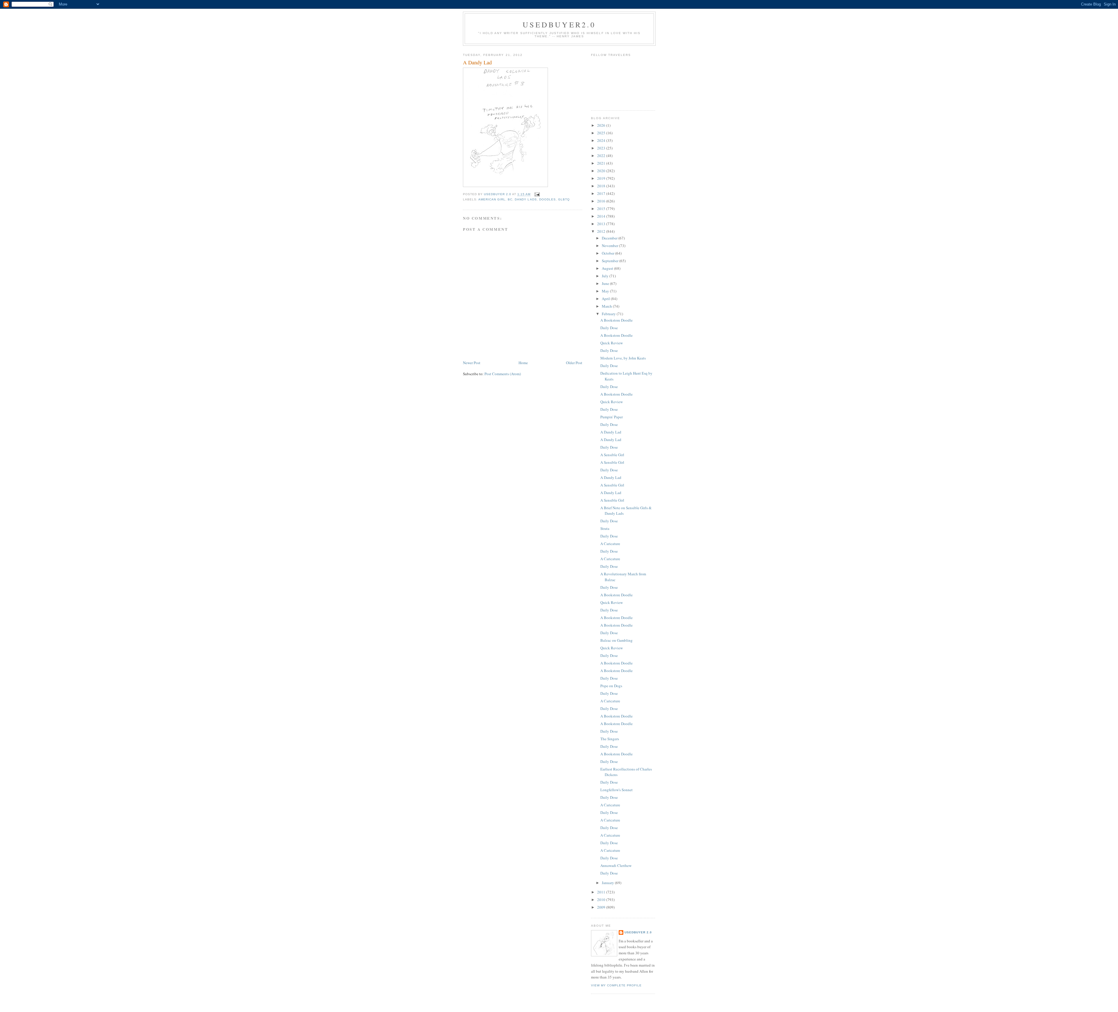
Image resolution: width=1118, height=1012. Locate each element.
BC (510, 199)
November (610, 245)
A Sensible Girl (612, 454)
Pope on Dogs (611, 685)
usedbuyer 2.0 (638, 932)
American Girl (491, 199)
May (606, 291)
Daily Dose (609, 327)
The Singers (609, 738)
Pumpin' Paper (611, 416)
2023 (601, 148)
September (610, 260)
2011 (601, 892)
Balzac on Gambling (616, 640)
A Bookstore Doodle (616, 320)
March (607, 306)
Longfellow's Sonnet (616, 789)
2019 (601, 178)
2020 (601, 170)
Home (523, 362)
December (610, 238)
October (608, 253)
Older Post (574, 362)
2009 (601, 907)
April (606, 298)
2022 (601, 155)
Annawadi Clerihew (615, 865)
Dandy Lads (526, 199)
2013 (601, 223)
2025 (601, 132)
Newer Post (471, 362)
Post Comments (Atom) (502, 373)
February (609, 313)
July (605, 275)
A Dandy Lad (610, 432)
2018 (601, 185)
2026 (601, 125)
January (608, 882)
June (606, 283)
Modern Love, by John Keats (623, 358)
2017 (601, 193)
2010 (601, 899)
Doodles (547, 199)
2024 (601, 140)
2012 (601, 231)
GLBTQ (564, 199)
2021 (601, 163)
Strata (604, 528)
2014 (601, 216)
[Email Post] (537, 194)
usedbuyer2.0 (559, 24)
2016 (601, 201)
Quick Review (611, 342)
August (608, 268)
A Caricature (610, 543)
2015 (601, 208)
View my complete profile (616, 985)
